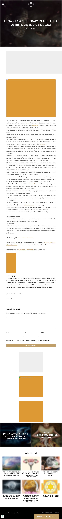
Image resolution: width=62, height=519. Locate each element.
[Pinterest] (2, 259)
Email (25, 332)
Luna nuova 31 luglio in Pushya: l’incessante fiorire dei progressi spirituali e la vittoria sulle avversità (31, 498)
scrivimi (31, 249)
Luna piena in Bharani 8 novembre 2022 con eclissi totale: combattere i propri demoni (31, 474)
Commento (9, 317)
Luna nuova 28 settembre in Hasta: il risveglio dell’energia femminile (11, 473)
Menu (5, 4)
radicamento (42, 144)
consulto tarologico (23, 249)
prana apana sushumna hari (25, 238)
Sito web (43, 332)
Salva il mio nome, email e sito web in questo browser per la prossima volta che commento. (29, 340)
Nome (7, 332)
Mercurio (27, 123)
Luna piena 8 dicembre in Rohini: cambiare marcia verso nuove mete (11, 496)
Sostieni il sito (48, 512)
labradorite (9, 245)
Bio (43, 512)
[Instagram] (2, 263)
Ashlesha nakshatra (14, 293)
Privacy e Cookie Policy (53, 514)
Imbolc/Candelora (29, 205)
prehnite (46, 242)
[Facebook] (2, 255)
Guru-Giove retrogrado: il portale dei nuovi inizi (50, 496)
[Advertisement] (34, 62)
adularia (15, 245)
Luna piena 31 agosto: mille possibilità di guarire (50, 473)
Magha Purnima (24, 293)
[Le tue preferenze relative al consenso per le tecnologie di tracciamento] (2, 516)
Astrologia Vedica (31, 28)
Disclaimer (56, 512)
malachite (52, 242)
